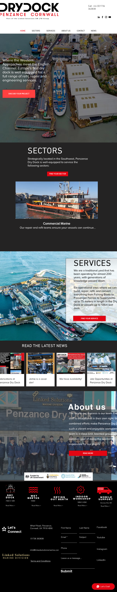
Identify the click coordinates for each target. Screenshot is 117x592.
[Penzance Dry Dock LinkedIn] (98, 17)
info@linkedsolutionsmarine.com (44, 550)
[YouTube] (109, 17)
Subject (82, 537)
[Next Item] (93, 206)
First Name (66, 528)
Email (63, 537)
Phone (64, 548)
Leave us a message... (71, 558)
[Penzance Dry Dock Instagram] (106, 17)
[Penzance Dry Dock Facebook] (102, 17)
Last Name (84, 528)
